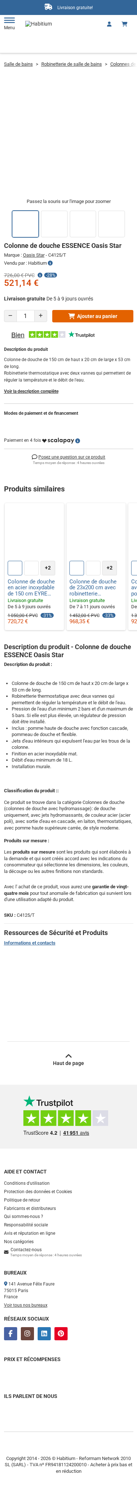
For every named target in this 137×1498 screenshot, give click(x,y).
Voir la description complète (31, 391)
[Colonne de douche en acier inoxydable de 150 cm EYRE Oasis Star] (34, 532)
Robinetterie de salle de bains (71, 64)
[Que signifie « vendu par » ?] (50, 263)
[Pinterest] (61, 1333)
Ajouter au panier (97, 316)
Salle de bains (18, 64)
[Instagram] (27, 1333)
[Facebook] (10, 1333)
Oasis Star (34, 255)
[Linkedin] (44, 1333)
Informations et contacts (30, 943)
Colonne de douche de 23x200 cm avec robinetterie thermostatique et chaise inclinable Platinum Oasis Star (93, 588)
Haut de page (68, 1063)
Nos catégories (19, 1241)
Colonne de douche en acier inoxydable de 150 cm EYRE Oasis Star (31, 588)
